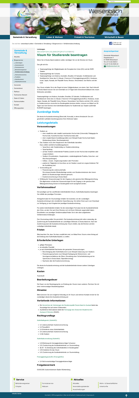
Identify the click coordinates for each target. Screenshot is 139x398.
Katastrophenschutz (20, 81)
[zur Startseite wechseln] (22, 18)
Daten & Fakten (19, 98)
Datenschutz (81, 395)
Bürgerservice (57, 43)
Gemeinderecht (19, 65)
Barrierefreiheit (69, 395)
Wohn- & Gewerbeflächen (109, 383)
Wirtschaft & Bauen (114, 37)
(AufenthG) (53, 320)
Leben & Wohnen (54, 37)
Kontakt (16, 105)
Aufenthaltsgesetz (43, 320)
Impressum (90, 395)
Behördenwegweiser (21, 69)
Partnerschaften (19, 101)
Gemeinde (17, 85)
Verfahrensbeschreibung (71, 43)
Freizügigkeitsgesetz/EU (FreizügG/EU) (50, 357)
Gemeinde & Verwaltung (25, 37)
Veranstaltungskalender (81, 386)
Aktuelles (17, 57)
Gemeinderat (18, 88)
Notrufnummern (19, 79)
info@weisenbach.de (113, 66)
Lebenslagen (18, 63)
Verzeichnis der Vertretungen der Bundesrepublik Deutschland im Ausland (66, 305)
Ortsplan (18, 386)
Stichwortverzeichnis (20, 75)
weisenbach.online (27, 43)
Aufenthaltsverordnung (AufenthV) (48, 338)
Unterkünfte (104, 386)
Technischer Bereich (20, 95)
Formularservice (19, 67)
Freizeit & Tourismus (84, 37)
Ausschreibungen (79, 389)
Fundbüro (17, 77)
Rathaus (16, 91)
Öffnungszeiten (19, 108)
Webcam (45, 386)
